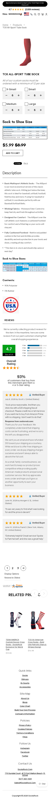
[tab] (25, 320)
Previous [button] (34, 593)
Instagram (25, 748)
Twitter (25, 756)
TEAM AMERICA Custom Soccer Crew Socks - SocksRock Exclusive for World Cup (15, 645)
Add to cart (13, 153)
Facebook (25, 752)
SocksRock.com (25, 769)
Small (32, 89)
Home (5, 25)
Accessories (25, 687)
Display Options (11, 574)
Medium (11, 104)
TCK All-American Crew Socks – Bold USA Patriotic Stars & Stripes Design (37, 643)
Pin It (26, 163)
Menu (5, 14)
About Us (25, 698)
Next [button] (43, 593)
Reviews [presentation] (9, 320)
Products (17, 25)
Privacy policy (25, 725)
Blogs (25, 702)
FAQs (25, 736)
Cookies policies (25, 729)
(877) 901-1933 (25, 778)
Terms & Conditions (25, 733)
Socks (25, 675)
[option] (15, 628)
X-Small (11, 89)
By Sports (25, 683)
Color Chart (25, 706)
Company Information (25, 713)
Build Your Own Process (25, 710)
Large (32, 104)
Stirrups (25, 679)
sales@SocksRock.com (25, 782)
